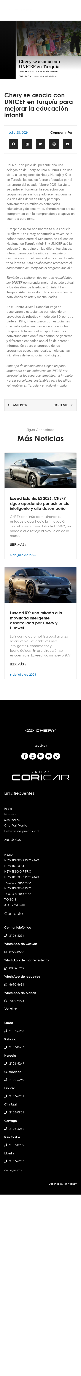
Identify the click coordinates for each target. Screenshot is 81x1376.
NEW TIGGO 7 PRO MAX (21, 877)
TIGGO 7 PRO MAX (18, 883)
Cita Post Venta (15, 825)
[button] (13, 144)
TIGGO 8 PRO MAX (18, 894)
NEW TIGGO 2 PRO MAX (21, 860)
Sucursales (11, 820)
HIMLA (8, 855)
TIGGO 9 (10, 899)
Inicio (8, 808)
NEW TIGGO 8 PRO (17, 888)
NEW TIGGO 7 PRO (17, 871)
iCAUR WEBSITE (15, 905)
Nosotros (10, 814)
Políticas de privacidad (21, 831)
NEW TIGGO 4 (14, 866)
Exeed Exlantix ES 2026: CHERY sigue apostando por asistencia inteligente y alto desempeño (40, 503)
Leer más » (18, 544)
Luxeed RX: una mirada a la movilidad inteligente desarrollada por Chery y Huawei (36, 620)
